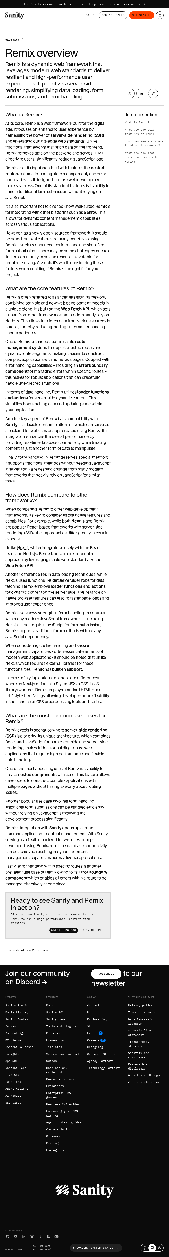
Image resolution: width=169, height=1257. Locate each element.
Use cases (13, 1102)
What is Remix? (137, 122)
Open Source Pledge (144, 1075)
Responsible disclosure (137, 1066)
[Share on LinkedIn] (141, 93)
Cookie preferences (144, 1082)
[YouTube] (15, 1236)
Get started (141, 15)
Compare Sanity (58, 1129)
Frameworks (55, 1040)
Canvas (10, 1026)
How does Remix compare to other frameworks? (144, 143)
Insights (12, 1054)
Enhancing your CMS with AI (62, 1113)
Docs (49, 1005)
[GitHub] (7, 1236)
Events (92, 1033)
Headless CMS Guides (63, 1104)
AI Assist (13, 1096)
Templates (54, 1047)
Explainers (55, 1086)
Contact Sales (113, 15)
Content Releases (19, 1047)
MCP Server (14, 1040)
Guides (51, 1061)
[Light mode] (144, 1248)
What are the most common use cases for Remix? (142, 157)
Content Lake (15, 1068)
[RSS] (48, 1236)
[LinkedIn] (24, 1236)
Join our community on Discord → (37, 977)
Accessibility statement (139, 1033)
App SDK (11, 1061)
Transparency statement (138, 1044)
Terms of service (142, 1012)
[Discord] (56, 1236)
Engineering (97, 1019)
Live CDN (12, 1075)
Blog (90, 1012)
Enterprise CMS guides (58, 1095)
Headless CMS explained (56, 1070)
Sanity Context (17, 1019)
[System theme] (152, 1248)
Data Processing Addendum (141, 1021)
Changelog (95, 1047)
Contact (93, 1005)
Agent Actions (16, 1089)
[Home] (14, 15)
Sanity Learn (56, 1019)
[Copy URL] (153, 93)
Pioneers (53, 1033)
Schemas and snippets (63, 1054)
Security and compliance (138, 1055)
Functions (13, 1082)
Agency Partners (100, 1061)
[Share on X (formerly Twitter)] (130, 93)
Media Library (16, 1012)
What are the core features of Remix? (140, 132)
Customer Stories (101, 1054)
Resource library (60, 1079)
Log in (89, 15)
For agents (55, 1150)
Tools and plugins (61, 1026)
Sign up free (92, 930)
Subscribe (106, 974)
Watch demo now (63, 930)
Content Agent (16, 1033)
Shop (90, 1026)
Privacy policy (140, 1005)
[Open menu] (160, 15)
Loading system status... (97, 1248)
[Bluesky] (32, 1236)
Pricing (52, 1143)
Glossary (12, 39)
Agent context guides (63, 1122)
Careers (93, 1040)
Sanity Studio (16, 1005)
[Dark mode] (160, 1248)
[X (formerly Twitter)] (40, 1236)
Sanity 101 (55, 1012)
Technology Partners (104, 1068)
